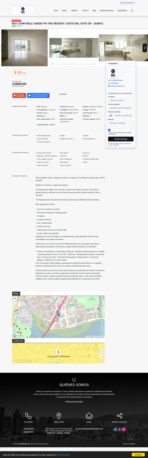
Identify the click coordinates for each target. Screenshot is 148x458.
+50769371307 (28, 428)
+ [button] (15, 298)
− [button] (15, 302)
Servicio (85, 10)
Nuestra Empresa (106, 10)
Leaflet (88, 337)
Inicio (56, 10)
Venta (64, 10)
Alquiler (74, 10)
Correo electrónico (114, 104)
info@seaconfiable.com (117, 86)
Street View (21, 72)
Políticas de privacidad (74, 401)
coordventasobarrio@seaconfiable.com (89, 428)
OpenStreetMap (100, 337)
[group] (24, 47)
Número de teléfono (114, 112)
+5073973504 (114, 83)
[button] (145, 48)
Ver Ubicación (53, 356)
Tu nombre (111, 97)
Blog (94, 10)
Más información (63, 454)
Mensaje (111, 119)
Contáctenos (122, 10)
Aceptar (138, 454)
